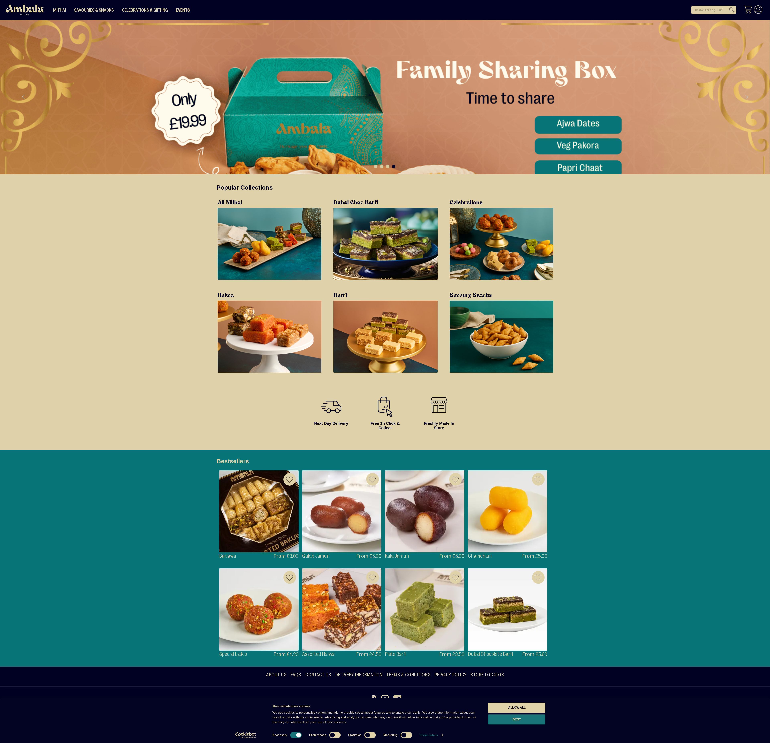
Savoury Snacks (471, 295)
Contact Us (318, 674)
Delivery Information (358, 674)
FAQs (296, 674)
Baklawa (227, 556)
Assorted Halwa (318, 654)
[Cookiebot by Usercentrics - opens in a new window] (245, 735)
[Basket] (748, 10)
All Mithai (230, 203)
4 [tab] (393, 166)
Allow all (517, 707)
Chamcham (480, 556)
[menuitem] (59, 10)
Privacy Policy (450, 674)
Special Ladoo (233, 654)
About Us (276, 674)
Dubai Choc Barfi (356, 203)
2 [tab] (381, 166)
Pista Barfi (395, 654)
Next (746, 97)
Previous (23, 97)
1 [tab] (375, 166)
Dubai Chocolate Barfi (490, 654)
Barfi (340, 295)
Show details (428, 735)
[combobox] (713, 10)
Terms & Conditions (408, 674)
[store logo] (25, 10)
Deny (517, 719)
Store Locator (487, 674)
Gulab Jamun (316, 556)
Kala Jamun (397, 556)
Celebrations (466, 203)
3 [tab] (387, 166)
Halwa (226, 295)
